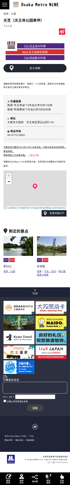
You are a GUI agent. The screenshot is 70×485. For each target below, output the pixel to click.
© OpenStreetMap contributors (48, 207)
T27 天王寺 (31, 46)
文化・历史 (50, 271)
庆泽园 (41, 266)
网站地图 (30, 440)
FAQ (32, 436)
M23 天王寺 (29, 52)
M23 (12, 259)
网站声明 (8, 440)
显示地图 (35, 68)
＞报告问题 (33, 155)
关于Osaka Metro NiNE (15, 436)
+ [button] (9, 175)
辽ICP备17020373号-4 (57, 462)
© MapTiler (24, 207)
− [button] (9, 181)
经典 (39, 271)
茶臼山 (8, 266)
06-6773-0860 (16, 135)
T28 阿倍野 (31, 58)
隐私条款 (19, 440)
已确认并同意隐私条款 (17, 401)
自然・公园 (10, 13)
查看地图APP (57, 213)
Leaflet (12, 207)
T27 (6, 259)
